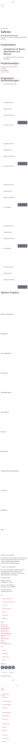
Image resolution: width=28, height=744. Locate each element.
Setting (11, 672)
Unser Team (5, 738)
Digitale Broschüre (7, 598)
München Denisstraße (7, 314)
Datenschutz (5, 656)
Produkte (4, 605)
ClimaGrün (3, 68)
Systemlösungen (6, 608)
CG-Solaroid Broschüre (8, 602)
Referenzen (5, 615)
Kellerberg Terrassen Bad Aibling (9, 471)
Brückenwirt (4, 510)
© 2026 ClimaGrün (6, 676)
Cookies (4, 672)
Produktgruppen (6, 704)
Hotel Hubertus (5, 412)
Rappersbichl (4, 333)
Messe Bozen (4, 373)
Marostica (3, 431)
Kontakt (4, 650)
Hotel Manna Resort (6, 392)
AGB (3, 660)
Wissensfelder (6, 716)
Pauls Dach (4, 490)
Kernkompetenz (6, 712)
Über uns (4, 612)
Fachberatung (6, 724)
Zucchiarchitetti (5, 72)
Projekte (4, 727)
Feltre (2, 529)
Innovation (5, 719)
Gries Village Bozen (6, 353)
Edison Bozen (4, 451)
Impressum (5, 653)
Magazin (4, 618)
